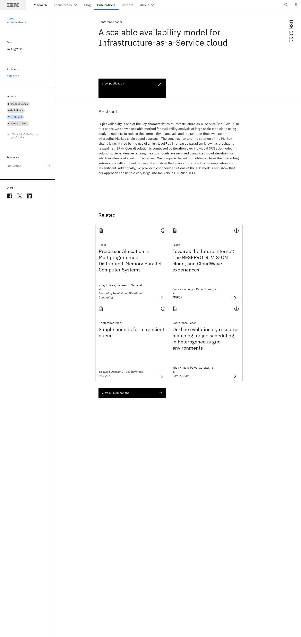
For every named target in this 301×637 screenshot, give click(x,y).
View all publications (115, 393)
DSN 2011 (291, 31)
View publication (113, 83)
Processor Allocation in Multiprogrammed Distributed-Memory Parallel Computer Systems (130, 260)
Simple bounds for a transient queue (131, 332)
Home (11, 18)
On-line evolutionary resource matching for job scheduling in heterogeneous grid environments (205, 338)
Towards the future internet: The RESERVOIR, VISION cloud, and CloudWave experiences (203, 260)
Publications (17, 22)
